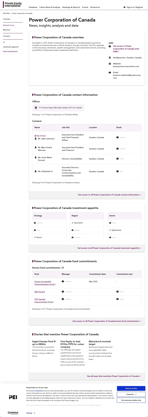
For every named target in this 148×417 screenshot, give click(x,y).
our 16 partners (38, 391)
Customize (130, 394)
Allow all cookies (131, 388)
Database (33, 7)
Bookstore (95, 7)
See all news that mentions (114, 376)
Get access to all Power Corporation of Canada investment (109, 248)
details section (95, 405)
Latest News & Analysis (49, 7)
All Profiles (6, 13)
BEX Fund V (40, 292)
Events (85, 7)
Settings (29, 413)
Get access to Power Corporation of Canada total (126, 49)
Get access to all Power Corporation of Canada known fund (106, 321)
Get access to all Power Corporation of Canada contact (109, 195)
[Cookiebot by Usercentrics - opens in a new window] (13, 413)
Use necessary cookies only (131, 400)
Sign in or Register (135, 7)
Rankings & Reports (71, 7)
